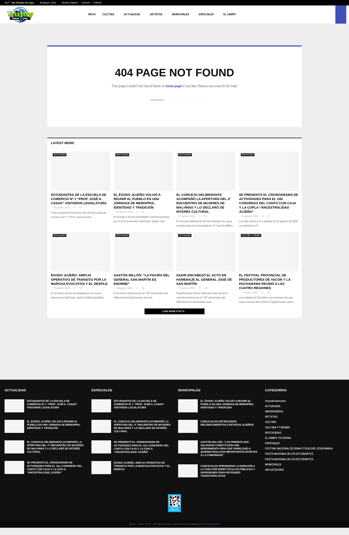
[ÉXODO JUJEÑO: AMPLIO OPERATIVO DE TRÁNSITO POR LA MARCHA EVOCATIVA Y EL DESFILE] (80, 252)
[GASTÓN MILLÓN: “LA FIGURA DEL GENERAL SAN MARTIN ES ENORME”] (143, 252)
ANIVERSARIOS (274, 411)
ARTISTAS (156, 14)
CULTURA (108, 14)
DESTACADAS (59, 155)
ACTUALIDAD (132, 14)
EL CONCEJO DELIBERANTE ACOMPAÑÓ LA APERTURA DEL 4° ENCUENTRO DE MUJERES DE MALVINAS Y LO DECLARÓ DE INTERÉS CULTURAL (203, 203)
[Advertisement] (174, 347)
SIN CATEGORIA (274, 469)
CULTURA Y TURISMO (251, 235)
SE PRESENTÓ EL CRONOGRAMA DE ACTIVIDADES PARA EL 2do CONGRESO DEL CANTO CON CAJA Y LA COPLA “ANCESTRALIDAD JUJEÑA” (268, 203)
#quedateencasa (275, 400)
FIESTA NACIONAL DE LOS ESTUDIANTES (289, 453)
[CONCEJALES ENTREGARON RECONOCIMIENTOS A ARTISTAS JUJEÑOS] (188, 426)
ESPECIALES (206, 14)
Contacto (85, 2)
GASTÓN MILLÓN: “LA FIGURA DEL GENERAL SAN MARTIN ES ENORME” (142, 279)
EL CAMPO (229, 14)
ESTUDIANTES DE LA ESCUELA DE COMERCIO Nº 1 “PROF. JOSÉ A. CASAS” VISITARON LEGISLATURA (79, 199)
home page (173, 86)
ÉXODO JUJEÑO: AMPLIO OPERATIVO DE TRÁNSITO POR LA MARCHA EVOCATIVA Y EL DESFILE (79, 279)
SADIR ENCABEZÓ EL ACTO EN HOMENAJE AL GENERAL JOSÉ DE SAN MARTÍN (204, 279)
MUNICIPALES (180, 14)
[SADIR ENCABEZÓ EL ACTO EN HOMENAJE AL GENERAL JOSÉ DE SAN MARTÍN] (205, 252)
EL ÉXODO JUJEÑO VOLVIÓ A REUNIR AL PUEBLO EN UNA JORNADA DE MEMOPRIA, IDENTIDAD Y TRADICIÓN (53, 424)
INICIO (92, 14)
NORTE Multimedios (209, 524)
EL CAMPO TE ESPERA (278, 438)
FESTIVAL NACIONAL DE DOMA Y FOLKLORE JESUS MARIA (299, 448)
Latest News (62, 143)
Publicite (97, 2)
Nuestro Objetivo (70, 2)
